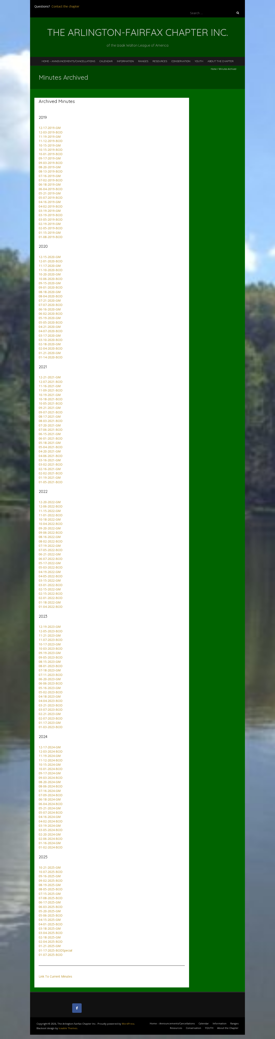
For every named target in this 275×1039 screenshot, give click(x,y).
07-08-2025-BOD (51, 898)
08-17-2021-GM (50, 416)
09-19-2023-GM (50, 653)
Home (214, 68)
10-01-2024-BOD (51, 769)
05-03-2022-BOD (51, 567)
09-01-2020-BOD (51, 287)
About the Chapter (221, 61)
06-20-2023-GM (50, 679)
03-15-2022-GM (50, 580)
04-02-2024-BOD (51, 821)
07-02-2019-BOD (51, 180)
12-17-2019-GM (50, 128)
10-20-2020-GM (50, 274)
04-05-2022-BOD (51, 576)
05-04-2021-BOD (51, 447)
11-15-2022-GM (50, 511)
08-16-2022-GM (50, 537)
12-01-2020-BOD (51, 261)
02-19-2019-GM (50, 224)
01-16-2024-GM (50, 843)
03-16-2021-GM (50, 460)
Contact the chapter (65, 6)
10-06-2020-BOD (51, 279)
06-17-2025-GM (50, 902)
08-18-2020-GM (50, 292)
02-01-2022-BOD (51, 598)
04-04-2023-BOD (51, 701)
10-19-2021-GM (50, 395)
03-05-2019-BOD (51, 219)
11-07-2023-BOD (51, 640)
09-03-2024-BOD (51, 778)
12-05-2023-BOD (51, 631)
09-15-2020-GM (50, 283)
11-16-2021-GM (50, 386)
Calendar (106, 61)
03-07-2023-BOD (51, 709)
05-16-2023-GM (50, 688)
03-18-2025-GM (50, 928)
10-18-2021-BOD (51, 399)
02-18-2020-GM (50, 344)
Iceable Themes (68, 1028)
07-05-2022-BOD (51, 550)
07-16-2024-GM (50, 791)
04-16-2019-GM (50, 202)
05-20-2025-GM (50, 911)
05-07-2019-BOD (51, 198)
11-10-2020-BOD (51, 270)
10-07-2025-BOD (51, 872)
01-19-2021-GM (50, 477)
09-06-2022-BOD (51, 532)
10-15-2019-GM (50, 145)
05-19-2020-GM (50, 318)
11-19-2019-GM (50, 136)
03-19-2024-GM (50, 826)
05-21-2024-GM (50, 808)
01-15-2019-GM (50, 233)
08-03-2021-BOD (51, 421)
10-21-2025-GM (50, 867)
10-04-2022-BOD (51, 524)
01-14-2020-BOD (51, 357)
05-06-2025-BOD (51, 915)
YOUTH (199, 61)
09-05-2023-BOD (51, 657)
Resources (160, 61)
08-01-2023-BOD (51, 666)
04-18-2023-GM (50, 696)
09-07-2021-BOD (51, 412)
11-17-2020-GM (50, 266)
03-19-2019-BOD (51, 215)
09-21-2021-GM (50, 408)
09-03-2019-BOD (51, 163)
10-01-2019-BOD (51, 154)
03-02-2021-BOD (51, 464)
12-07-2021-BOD (51, 382)
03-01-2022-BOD (51, 585)
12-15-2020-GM (50, 257)
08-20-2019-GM (50, 167)
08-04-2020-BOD (51, 296)
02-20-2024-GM (50, 834)
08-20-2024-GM (50, 782)
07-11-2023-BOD (51, 675)
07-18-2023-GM (50, 670)
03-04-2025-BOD (51, 933)
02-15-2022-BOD (51, 593)
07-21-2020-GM (50, 300)
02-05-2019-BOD (51, 228)
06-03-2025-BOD (51, 907)
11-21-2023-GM (50, 635)
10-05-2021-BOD (51, 403)
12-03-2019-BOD (51, 132)
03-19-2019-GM (50, 211)
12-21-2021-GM (50, 377)
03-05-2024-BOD (51, 830)
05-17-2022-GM (50, 563)
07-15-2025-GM (50, 894)
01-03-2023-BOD (51, 727)
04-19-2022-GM (50, 572)
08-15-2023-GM (50, 662)
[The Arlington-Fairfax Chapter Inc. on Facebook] (77, 1008)
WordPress (128, 1023)
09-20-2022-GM (50, 528)
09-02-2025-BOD (51, 881)
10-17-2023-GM (50, 644)
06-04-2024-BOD (51, 804)
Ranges (143, 61)
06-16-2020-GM (50, 309)
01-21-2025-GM (50, 946)
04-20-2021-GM (50, 451)
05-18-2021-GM (50, 443)
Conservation (180, 61)
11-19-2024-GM (50, 756)
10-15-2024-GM (50, 764)
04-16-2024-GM (50, 817)
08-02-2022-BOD (51, 541)
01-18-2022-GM (50, 602)
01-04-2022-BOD (51, 607)
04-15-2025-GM (50, 920)
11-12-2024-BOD (51, 760)
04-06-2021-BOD (51, 456)
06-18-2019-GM (50, 184)
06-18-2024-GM (50, 799)
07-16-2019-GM (50, 176)
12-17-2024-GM (50, 747)
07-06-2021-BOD (51, 430)
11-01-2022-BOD (51, 515)
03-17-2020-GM (50, 335)
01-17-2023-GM (50, 723)
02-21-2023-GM (50, 714)
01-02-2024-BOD (51, 847)
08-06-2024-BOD (51, 786)
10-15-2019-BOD (51, 150)
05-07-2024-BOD (51, 812)
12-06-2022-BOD (51, 506)
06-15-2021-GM (50, 434)
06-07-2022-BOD (51, 559)
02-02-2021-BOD (51, 473)
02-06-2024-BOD (51, 839)
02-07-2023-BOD (51, 718)
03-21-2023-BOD (51, 705)
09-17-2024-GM (50, 773)
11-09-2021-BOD (51, 390)
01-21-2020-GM (50, 353)
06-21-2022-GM (50, 554)
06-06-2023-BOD (51, 683)
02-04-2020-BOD (51, 348)
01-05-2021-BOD (51, 482)
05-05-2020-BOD (51, 322)
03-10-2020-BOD (51, 340)
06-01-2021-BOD (51, 438)
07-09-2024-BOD (51, 795)
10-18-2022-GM (50, 519)
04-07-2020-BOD (51, 331)
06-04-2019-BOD (51, 189)
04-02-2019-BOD (51, 206)
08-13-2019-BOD (51, 171)
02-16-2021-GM (50, 469)
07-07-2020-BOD (51, 305)
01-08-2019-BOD (51, 237)
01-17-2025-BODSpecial (55, 950)
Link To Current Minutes (55, 976)
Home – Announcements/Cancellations (68, 61)
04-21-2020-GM (50, 327)
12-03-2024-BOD (51, 751)
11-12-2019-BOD (51, 141)
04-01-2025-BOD (51, 924)
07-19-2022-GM (50, 546)
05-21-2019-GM (50, 193)
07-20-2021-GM (50, 425)
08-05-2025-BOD (51, 889)
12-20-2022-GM (50, 502)
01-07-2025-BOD (51, 955)
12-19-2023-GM (50, 627)
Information (125, 61)
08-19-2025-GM (50, 885)
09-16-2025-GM (50, 876)
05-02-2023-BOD (51, 692)
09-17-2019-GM (50, 158)
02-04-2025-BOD (51, 942)
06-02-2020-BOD (51, 314)
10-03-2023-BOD (51, 648)
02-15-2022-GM (50, 589)
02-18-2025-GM (50, 937)
